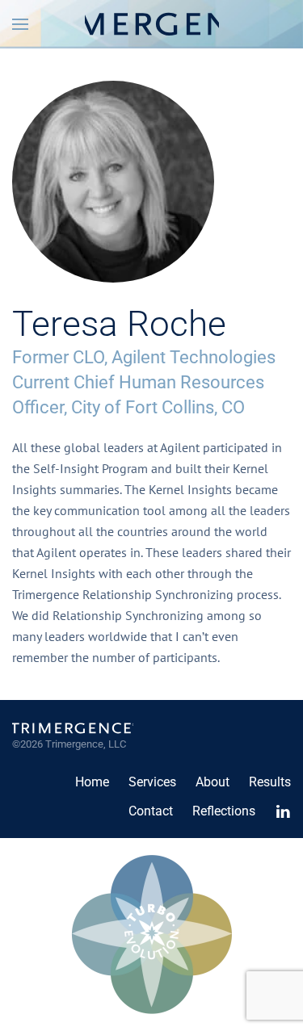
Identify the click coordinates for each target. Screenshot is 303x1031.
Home (92, 782)
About (212, 782)
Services (152, 782)
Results (270, 782)
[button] (20, 24)
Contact (150, 811)
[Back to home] (151, 24)
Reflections (223, 811)
